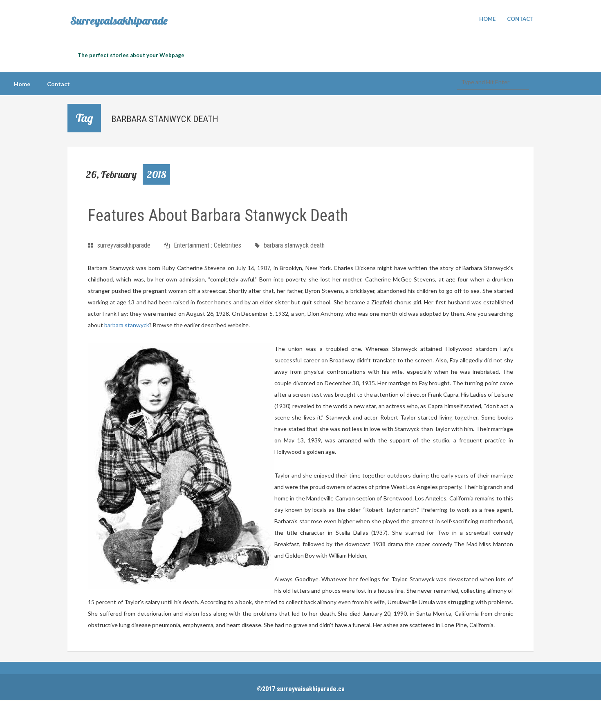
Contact (520, 19)
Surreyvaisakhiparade (119, 21)
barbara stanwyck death (294, 245)
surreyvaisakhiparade (123, 245)
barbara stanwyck (126, 324)
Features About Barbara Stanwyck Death (218, 215)
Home (487, 19)
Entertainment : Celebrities (207, 245)
